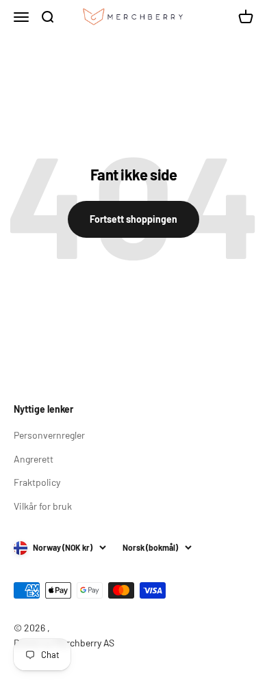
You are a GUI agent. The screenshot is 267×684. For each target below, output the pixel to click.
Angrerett (33, 459)
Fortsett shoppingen (133, 219)
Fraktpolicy (37, 482)
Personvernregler (49, 435)
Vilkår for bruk (43, 506)
